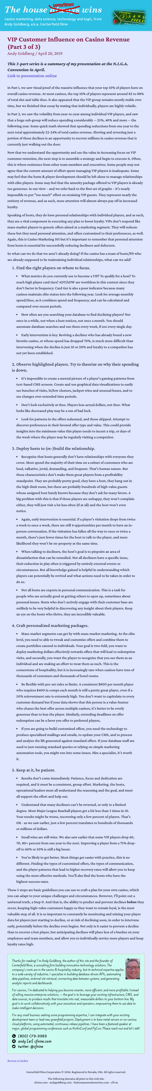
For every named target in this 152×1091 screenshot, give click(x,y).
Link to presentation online (32, 75)
